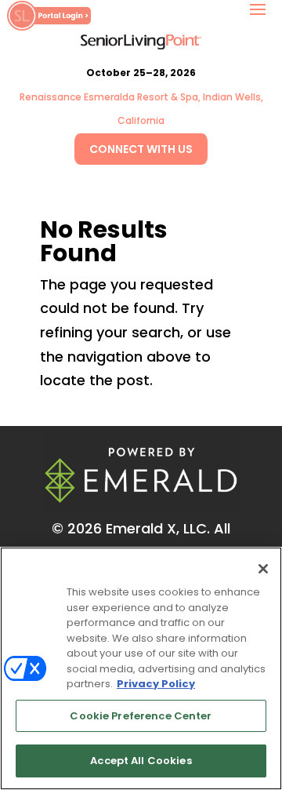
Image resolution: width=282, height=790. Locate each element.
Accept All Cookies (140, 760)
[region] (141, 668)
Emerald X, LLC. (158, 528)
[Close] (263, 569)
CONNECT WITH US (141, 149)
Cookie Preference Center (141, 715)
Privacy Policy (156, 683)
